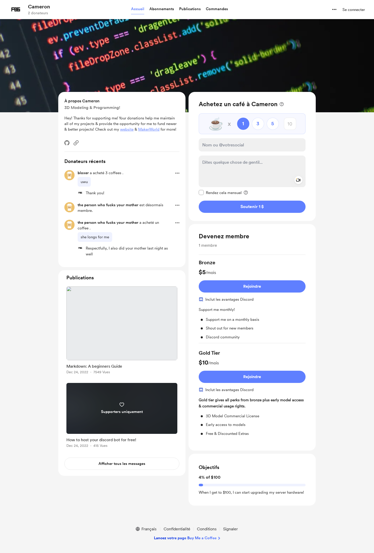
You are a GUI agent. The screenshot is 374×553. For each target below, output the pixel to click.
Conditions (207, 529)
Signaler (230, 529)
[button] (137, 9)
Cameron (39, 7)
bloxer (83, 173)
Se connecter (353, 9)
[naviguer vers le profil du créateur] (15, 9)
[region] (252, 156)
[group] (252, 301)
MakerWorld (149, 129)
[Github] (66, 142)
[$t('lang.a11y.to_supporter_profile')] (80, 193)
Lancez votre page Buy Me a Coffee (185, 538)
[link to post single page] (121, 331)
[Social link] (76, 142)
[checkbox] (220, 192)
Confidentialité (177, 529)
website (127, 129)
